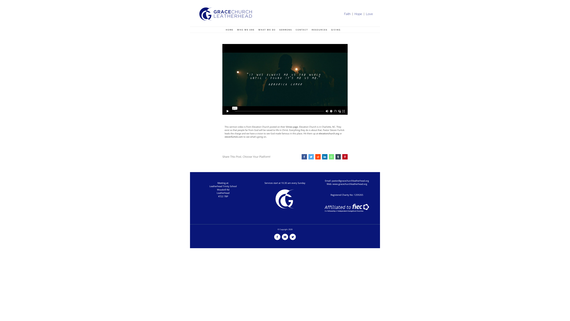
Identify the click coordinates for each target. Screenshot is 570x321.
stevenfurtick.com (234, 136)
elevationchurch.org (329, 133)
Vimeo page (292, 126)
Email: (328, 180)
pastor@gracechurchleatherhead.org (350, 180)
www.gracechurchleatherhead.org (349, 183)
